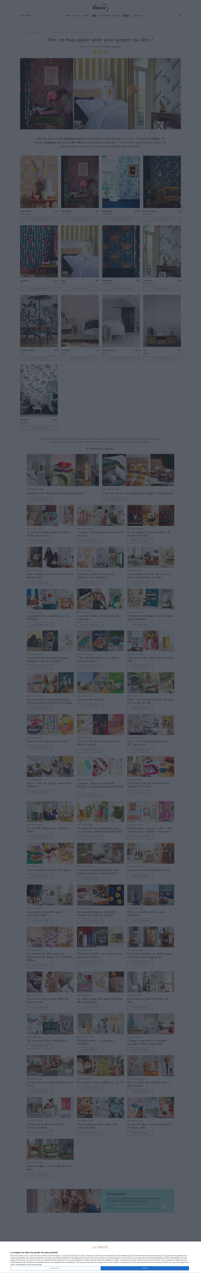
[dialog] (100, 1257)
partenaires (26, 1255)
